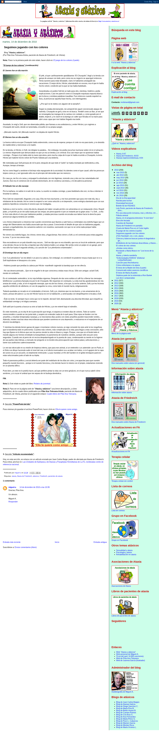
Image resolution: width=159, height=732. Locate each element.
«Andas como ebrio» (124, 248)
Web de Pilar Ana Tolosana (127, 658)
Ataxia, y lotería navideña (126, 255)
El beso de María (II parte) (126, 273)
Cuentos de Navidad (124, 223)
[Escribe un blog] (33, 473)
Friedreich (43, 476)
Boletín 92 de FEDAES (125, 206)
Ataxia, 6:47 (121, 154)
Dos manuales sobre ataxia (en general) (128, 363)
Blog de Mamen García (125, 723)
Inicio (57, 542)
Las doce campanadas (125, 278)
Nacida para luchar (124, 201)
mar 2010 (120, 172)
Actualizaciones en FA (121, 451)
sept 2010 (120, 188)
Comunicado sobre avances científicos (132, 270)
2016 (116, 293)
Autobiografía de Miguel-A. (123, 692)
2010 (116, 170)
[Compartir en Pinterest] (39, 473)
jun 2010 (120, 180)
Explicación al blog (119, 92)
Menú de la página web (121, 333)
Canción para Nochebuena (127, 263)
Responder (13, 502)
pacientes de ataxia (55, 476)
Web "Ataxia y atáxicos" (126, 652)
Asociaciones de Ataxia (121, 586)
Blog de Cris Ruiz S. (124, 715)
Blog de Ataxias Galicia (125, 704)
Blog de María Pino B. (125, 708)
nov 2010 (120, 193)
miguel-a (12, 487)
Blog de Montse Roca (125, 725)
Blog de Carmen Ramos (126, 713)
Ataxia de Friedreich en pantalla (129, 226)
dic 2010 (120, 195)
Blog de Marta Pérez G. (125, 719)
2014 (116, 288)
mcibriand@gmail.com (130, 102)
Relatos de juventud (42, 384)
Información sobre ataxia (122, 392)
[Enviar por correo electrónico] (31, 473)
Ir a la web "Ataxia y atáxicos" (124, 62)
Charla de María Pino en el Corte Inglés (132, 228)
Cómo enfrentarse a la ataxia (128, 265)
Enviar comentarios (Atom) (26, 547)
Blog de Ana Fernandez (126, 717)
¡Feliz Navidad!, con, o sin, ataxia (129, 236)
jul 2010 (119, 183)
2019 (116, 301)
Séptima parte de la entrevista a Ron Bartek (134, 275)
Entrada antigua (100, 542)
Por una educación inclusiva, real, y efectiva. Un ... (136, 213)
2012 (116, 283)
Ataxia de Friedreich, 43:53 (127, 156)
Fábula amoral (122, 215)
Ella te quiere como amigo (66, 409)
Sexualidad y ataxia (124, 550)
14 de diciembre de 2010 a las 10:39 (35, 487)
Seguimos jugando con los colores (130, 233)
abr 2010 (120, 175)
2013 (116, 286)
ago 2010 (120, 185)
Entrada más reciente (11, 542)
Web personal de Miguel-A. (127, 654)
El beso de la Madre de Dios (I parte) (131, 268)
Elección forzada (123, 221)
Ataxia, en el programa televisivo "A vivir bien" (135, 218)
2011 (116, 280)
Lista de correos (118, 511)
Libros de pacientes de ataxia (124, 616)
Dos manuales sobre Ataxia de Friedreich (129, 422)
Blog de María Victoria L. (126, 727)
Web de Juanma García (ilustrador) (130, 660)
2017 (116, 296)
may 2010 (120, 178)
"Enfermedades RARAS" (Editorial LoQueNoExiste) (130, 259)
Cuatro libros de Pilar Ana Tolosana (61, 394)
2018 (116, 298)
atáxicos (36, 476)
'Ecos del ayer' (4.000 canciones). (130, 656)
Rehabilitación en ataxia (126, 555)
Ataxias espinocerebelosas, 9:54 (129, 158)
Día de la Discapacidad (125, 198)
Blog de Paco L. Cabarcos (127, 721)
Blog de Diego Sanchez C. (127, 706)
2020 (116, 303)
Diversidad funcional (124, 203)
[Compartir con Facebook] (37, 473)
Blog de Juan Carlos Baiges (127, 702)
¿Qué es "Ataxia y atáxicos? (123, 143)
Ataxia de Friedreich (24, 476)
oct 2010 (120, 190)
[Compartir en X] (35, 473)
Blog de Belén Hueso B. (126, 710)
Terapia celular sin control (122, 481)
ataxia (14, 476)
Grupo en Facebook (120, 540)
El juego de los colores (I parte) (66, 60)
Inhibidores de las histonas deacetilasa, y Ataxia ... (136, 243)
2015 (116, 291)
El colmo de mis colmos (126, 246)
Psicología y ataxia (124, 552)
